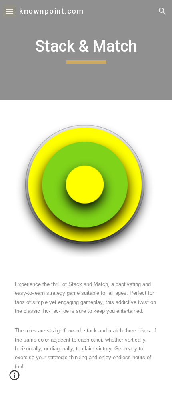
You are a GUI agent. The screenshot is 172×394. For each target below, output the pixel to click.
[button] (9, 11)
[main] (86, 50)
